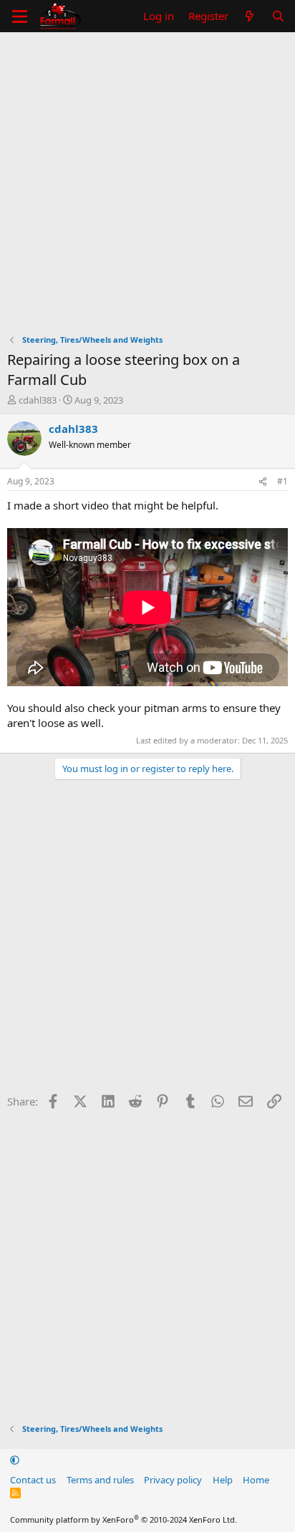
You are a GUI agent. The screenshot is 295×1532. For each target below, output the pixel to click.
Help (223, 1479)
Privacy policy (173, 1479)
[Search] (278, 16)
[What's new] (249, 16)
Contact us (33, 1479)
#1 (282, 481)
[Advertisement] (147, 186)
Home (256, 1479)
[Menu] (20, 16)
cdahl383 (38, 400)
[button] (14, 1460)
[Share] (262, 482)
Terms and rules (100, 1479)
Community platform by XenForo (123, 1519)
